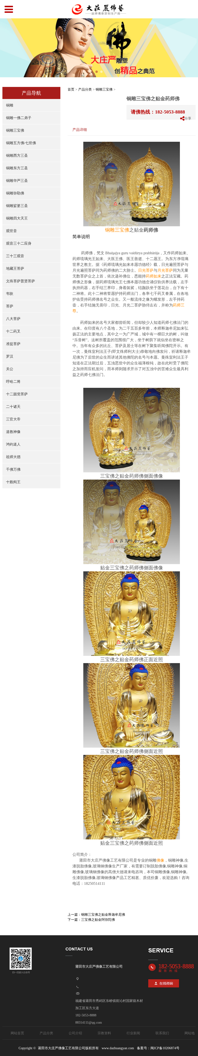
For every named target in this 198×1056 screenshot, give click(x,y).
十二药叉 (13, 331)
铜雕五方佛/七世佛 (21, 143)
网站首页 (17, 1033)
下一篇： (91, 919)
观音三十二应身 (18, 243)
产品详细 (79, 130)
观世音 (11, 231)
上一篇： (96, 914)
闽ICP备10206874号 (164, 1048)
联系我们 (162, 1033)
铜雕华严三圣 (17, 181)
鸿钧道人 (13, 444)
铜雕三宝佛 (15, 130)
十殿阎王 (13, 482)
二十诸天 (13, 407)
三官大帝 (13, 419)
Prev (6, 48)
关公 (9, 369)
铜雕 (9, 105)
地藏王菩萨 (15, 268)
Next (191, 48)
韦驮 (9, 294)
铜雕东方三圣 (17, 168)
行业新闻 (133, 1033)
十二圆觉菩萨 (17, 394)
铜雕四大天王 (17, 218)
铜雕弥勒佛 (15, 193)
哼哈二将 (13, 381)
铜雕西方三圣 (17, 155)
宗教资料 (104, 1033)
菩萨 (9, 306)
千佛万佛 (13, 469)
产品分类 (85, 89)
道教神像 (13, 432)
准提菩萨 (13, 344)
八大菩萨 (13, 319)
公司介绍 (75, 1033)
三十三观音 (15, 256)
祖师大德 (13, 457)
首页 (71, 89)
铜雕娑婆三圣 (17, 206)
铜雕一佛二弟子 (18, 118)
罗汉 (9, 356)
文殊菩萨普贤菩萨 (20, 281)
